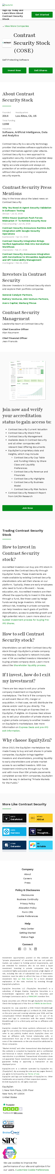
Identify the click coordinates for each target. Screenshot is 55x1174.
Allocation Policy (28, 907)
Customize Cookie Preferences (32, 1169)
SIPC (36, 996)
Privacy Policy (27, 903)
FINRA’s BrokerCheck (42, 1003)
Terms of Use (33, 1074)
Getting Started (27, 932)
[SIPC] (9, 1140)
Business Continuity (27, 899)
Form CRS (27, 912)
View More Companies (17, 26)
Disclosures (27, 895)
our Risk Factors (25, 979)
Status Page (27, 937)
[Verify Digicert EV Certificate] (8, 1123)
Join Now (27, 508)
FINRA (30, 996)
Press (27, 882)
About (27, 874)
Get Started (42, 14)
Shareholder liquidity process (30, 665)
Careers (27, 878)
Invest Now (14, 70)
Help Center (27, 928)
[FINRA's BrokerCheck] (11, 1132)
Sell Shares (40, 70)
